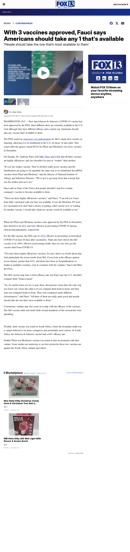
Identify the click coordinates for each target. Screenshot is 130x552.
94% (33, 225)
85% (43, 235)
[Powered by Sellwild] (79, 453)
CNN (57, 156)
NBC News (44, 156)
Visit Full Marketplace (74, 373)
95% (24, 225)
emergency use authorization (37, 139)
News (7, 23)
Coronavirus (24, 23)
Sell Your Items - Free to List (35, 373)
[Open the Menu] (4, 4)
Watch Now (120, 4)
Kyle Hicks (17, 112)
